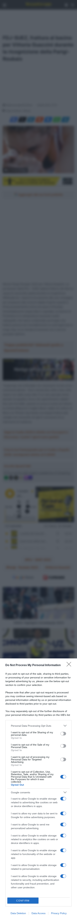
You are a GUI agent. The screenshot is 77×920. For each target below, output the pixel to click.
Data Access (38, 913)
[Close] (70, 665)
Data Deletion (18, 913)
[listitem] (38, 726)
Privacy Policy (59, 913)
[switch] (63, 733)
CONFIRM (23, 900)
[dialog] (38, 789)
